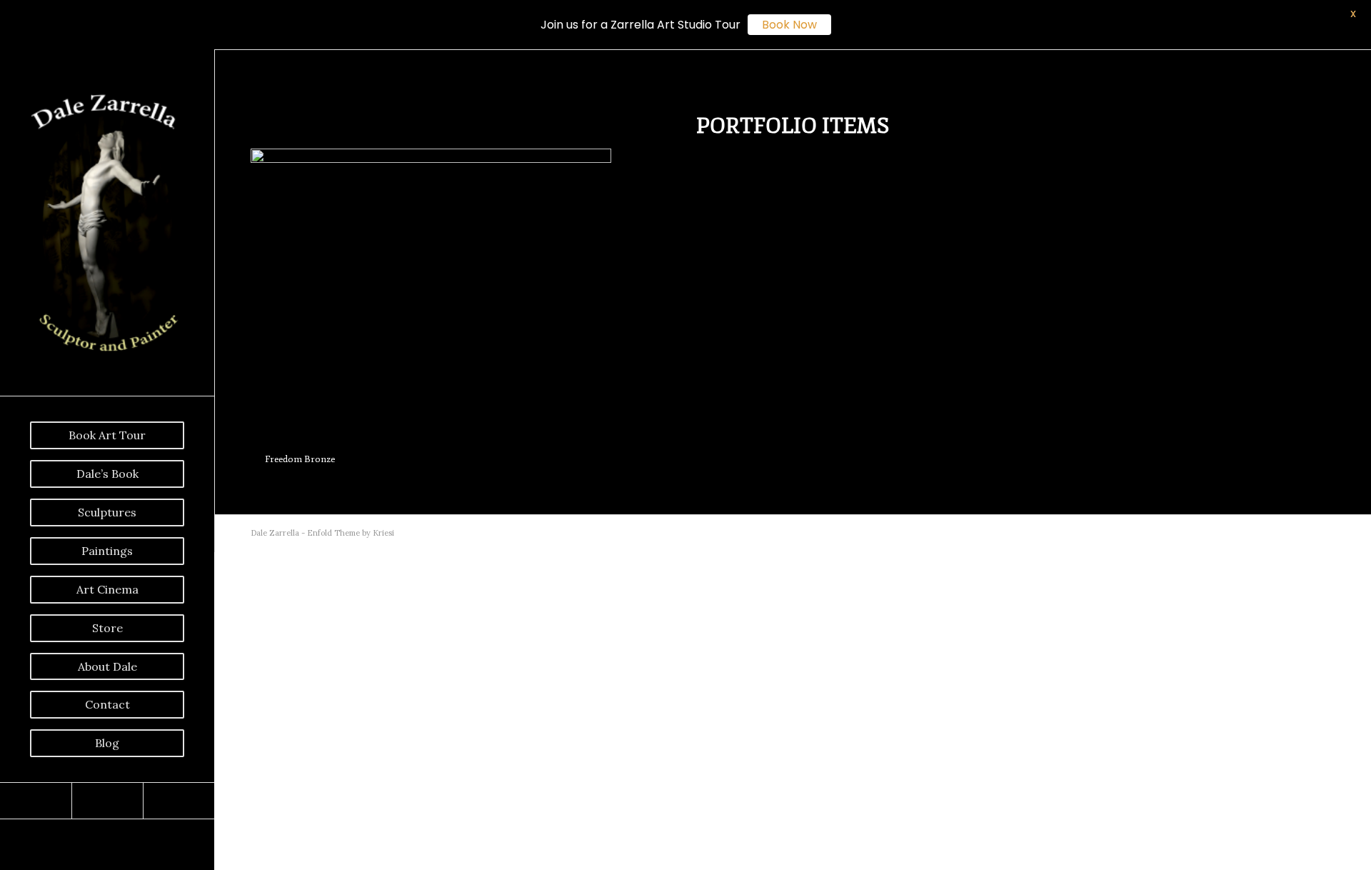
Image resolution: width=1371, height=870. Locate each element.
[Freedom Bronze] (431, 294)
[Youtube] (107, 801)
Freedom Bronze (300, 459)
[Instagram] (178, 801)
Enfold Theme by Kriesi (350, 533)
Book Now (789, 24)
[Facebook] (35, 801)
